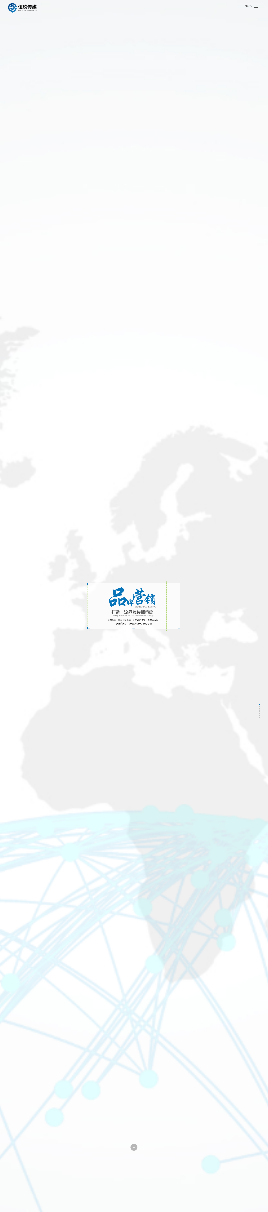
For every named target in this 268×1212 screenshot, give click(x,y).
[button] (134, 1147)
